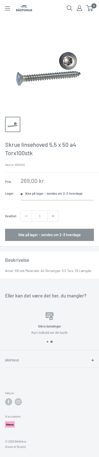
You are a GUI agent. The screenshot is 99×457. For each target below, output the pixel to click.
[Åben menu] (7, 8)
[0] (90, 8)
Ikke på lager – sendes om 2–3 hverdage (49, 235)
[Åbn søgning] (69, 8)
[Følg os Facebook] (8, 401)
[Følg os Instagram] (18, 401)
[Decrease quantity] (26, 216)
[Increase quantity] (53, 216)
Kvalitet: (11, 216)
